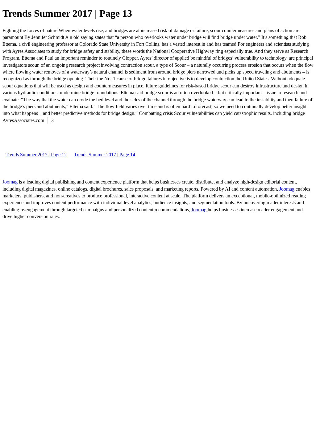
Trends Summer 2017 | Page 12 (36, 154)
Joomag (10, 181)
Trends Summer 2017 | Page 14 (104, 154)
